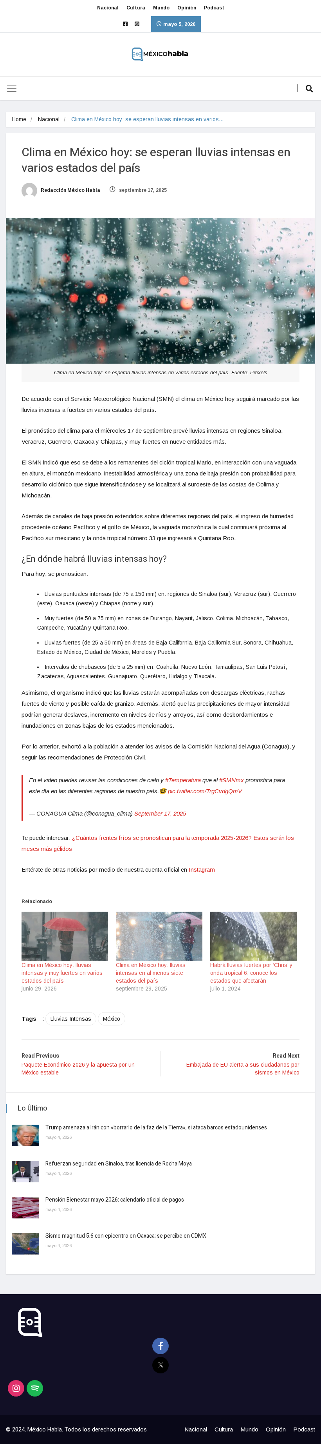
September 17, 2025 (160, 813)
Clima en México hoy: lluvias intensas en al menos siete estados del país (151, 973)
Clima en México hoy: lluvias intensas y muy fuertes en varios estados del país (62, 973)
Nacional (108, 8)
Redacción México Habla (70, 190)
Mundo (161, 8)
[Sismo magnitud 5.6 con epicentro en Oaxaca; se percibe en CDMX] (25, 1244)
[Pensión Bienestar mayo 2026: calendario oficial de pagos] (25, 1207)
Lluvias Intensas (70, 1019)
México (111, 1019)
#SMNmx (231, 780)
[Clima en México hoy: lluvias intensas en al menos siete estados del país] (159, 936)
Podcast (214, 8)
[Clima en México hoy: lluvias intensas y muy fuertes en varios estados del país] (65, 936)
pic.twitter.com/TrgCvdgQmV (205, 791)
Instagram (202, 869)
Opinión (186, 8)
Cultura (135, 8)
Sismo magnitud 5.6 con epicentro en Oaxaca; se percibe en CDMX (125, 1236)
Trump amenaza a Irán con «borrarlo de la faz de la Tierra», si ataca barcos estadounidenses (156, 1128)
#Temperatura (183, 780)
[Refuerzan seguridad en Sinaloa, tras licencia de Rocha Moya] (25, 1171)
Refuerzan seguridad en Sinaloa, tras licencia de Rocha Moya (118, 1164)
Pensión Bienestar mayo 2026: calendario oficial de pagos (114, 1200)
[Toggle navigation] (12, 88)
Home (19, 119)
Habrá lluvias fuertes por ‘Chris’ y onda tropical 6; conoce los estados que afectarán (251, 973)
